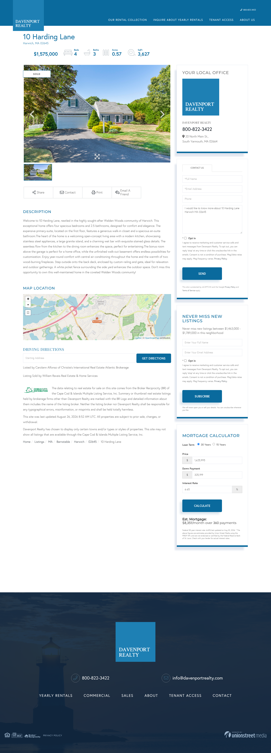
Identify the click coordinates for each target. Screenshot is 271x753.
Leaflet (138, 338)
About (151, 695)
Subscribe (202, 396)
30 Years (206, 444)
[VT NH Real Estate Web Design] (245, 734)
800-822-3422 (249, 10)
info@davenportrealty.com (197, 678)
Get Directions (154, 358)
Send (202, 273)
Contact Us (197, 168)
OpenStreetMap (152, 338)
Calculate (202, 506)
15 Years (221, 444)
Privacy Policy (220, 259)
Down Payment (191, 468)
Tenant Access (185, 695)
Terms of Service (188, 290)
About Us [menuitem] (247, 20)
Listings (39, 442)
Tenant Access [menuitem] (221, 20)
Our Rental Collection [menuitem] (127, 20)
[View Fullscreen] (28, 312)
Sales (127, 695)
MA (50, 442)
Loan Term (188, 444)
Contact (222, 695)
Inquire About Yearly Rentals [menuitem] (178, 20)
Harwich (79, 442)
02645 (92, 442)
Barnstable (63, 442)
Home (26, 442)
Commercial (97, 695)
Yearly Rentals (56, 695)
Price (185, 454)
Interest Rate (190, 483)
